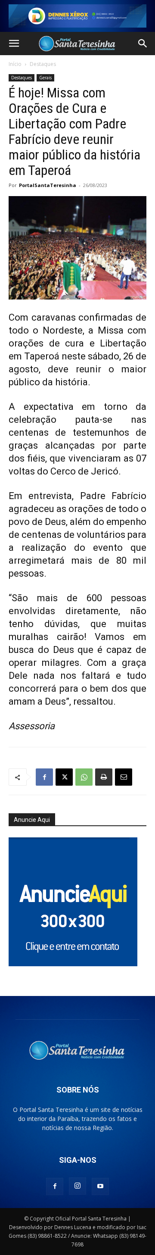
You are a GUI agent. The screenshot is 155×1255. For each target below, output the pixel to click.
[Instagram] (77, 1186)
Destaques (43, 64)
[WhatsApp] (84, 777)
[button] (14, 43)
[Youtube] (100, 1186)
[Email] (123, 777)
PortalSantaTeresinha (47, 185)
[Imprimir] (103, 777)
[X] (64, 777)
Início (15, 64)
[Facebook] (44, 777)
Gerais (45, 78)
